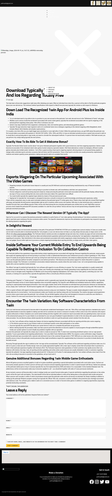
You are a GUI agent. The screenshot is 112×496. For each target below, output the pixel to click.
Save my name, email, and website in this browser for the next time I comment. (37, 441)
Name (8, 420)
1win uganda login (22, 386)
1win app (14, 386)
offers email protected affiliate (22, 234)
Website (9, 434)
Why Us (50, 91)
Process (51, 89)
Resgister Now (53, 17)
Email (8, 427)
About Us (51, 87)
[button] (78, 52)
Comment (10, 398)
